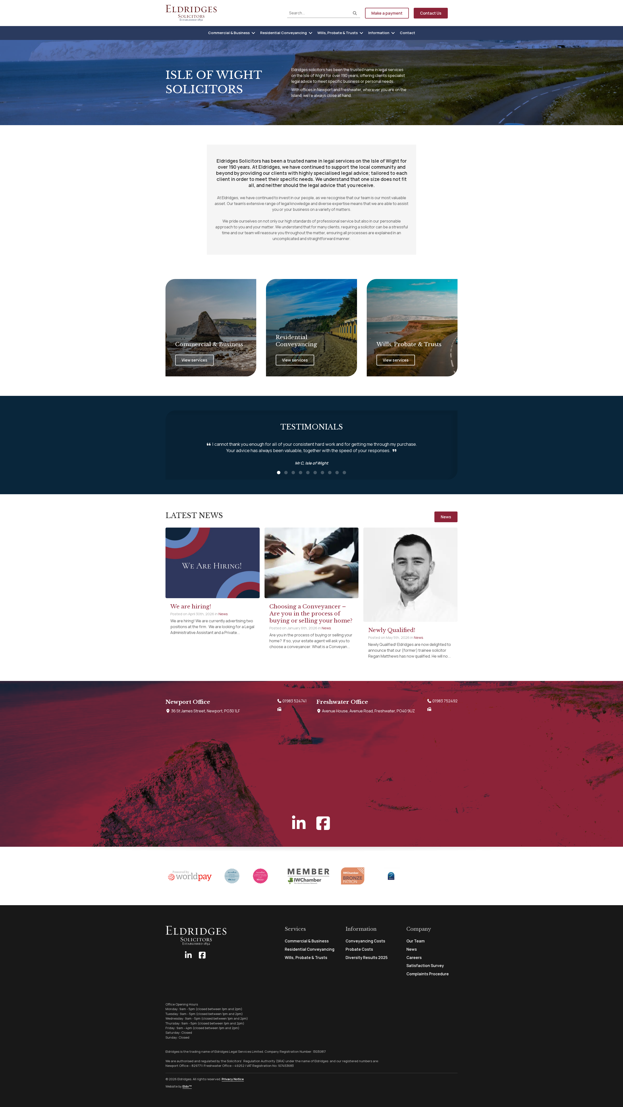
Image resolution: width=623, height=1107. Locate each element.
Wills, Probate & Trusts (337, 32)
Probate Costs (359, 949)
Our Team (415, 941)
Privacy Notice (233, 1079)
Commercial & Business (229, 32)
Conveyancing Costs (365, 941)
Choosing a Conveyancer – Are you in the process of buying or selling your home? (310, 613)
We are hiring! (190, 606)
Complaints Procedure (427, 974)
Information (378, 32)
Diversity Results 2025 (367, 957)
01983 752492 (445, 701)
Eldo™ (187, 1086)
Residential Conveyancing (283, 32)
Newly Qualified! (391, 630)
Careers (414, 957)
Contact (407, 32)
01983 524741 (294, 701)
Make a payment (387, 13)
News (446, 517)
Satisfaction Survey (425, 965)
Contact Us (430, 13)
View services (194, 360)
